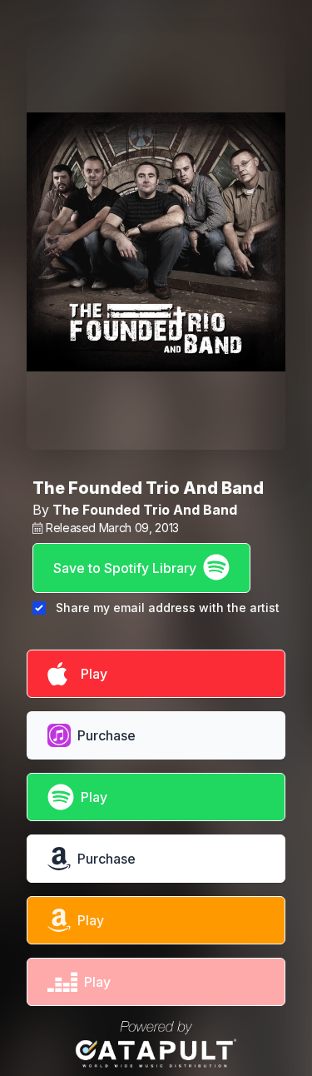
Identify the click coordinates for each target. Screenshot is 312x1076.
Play (90, 673)
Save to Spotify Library (124, 568)
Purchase (106, 735)
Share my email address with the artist (168, 607)
